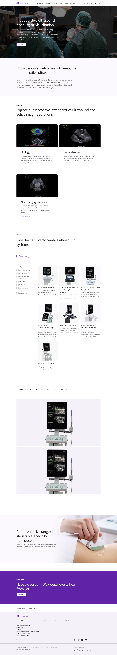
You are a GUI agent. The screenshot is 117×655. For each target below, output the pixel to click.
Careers (51, 621)
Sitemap (18, 629)
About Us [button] (72, 3)
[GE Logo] (22, 3)
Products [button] (47, 3)
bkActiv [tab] (32, 390)
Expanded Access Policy (22, 635)
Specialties (44, 621)
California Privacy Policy (89, 649)
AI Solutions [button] (40, 3)
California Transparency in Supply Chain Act (28, 631)
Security (89, 651)
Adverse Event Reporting (23, 633)
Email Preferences (68, 621)
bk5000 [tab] (26, 390)
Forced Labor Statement (23, 625)
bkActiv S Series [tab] (40, 390)
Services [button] (54, 3)
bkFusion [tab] (56, 390)
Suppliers (36, 621)
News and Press (20, 621)
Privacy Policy (77, 649)
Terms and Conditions (80, 651)
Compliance (19, 627)
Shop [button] (66, 3)
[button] (84, 3)
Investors (29, 621)
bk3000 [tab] (21, 390)
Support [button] (61, 3)
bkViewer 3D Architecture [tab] (67, 390)
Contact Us (58, 621)
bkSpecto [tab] (49, 390)
